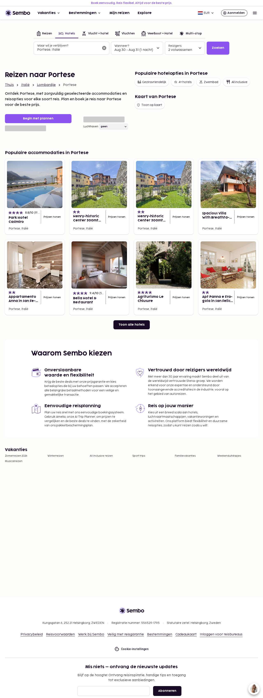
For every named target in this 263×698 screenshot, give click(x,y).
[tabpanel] (131, 48)
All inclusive (239, 82)
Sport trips (138, 455)
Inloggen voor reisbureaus (221, 634)
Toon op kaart (151, 105)
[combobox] (68, 50)
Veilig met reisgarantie (125, 634)
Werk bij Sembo (91, 634)
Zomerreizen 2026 (16, 455)
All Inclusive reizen (101, 455)
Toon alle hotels (132, 324)
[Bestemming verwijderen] (104, 48)
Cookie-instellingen (135, 649)
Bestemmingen (82, 13)
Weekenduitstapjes (229, 455)
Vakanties (47, 13)
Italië (25, 85)
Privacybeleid (32, 634)
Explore (145, 13)
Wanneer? (121, 46)
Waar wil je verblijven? (52, 45)
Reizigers (174, 46)
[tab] (44, 33)
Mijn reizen (119, 13)
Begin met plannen (38, 118)
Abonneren (167, 691)
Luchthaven (90, 126)
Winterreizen (55, 455)
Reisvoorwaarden (60, 634)
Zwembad (211, 82)
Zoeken (218, 48)
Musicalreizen (13, 461)
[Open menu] (254, 13)
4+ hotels (185, 82)
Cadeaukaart (186, 634)
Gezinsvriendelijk (154, 82)
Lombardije (46, 85)
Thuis (9, 85)
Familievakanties (185, 455)
